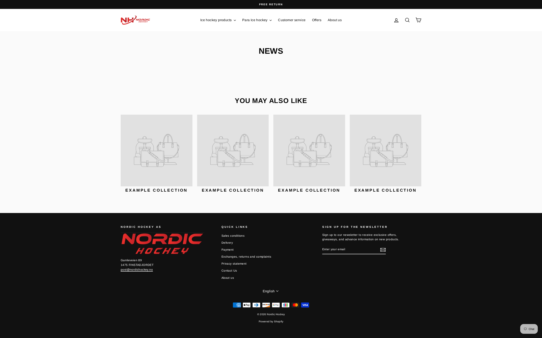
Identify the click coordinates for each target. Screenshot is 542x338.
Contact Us (229, 270)
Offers (316, 20)
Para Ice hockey (255, 20)
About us (335, 20)
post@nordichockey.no (137, 269)
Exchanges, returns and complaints (246, 256)
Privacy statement (234, 263)
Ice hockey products (216, 20)
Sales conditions (233, 235)
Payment (227, 249)
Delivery (227, 242)
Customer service (292, 20)
